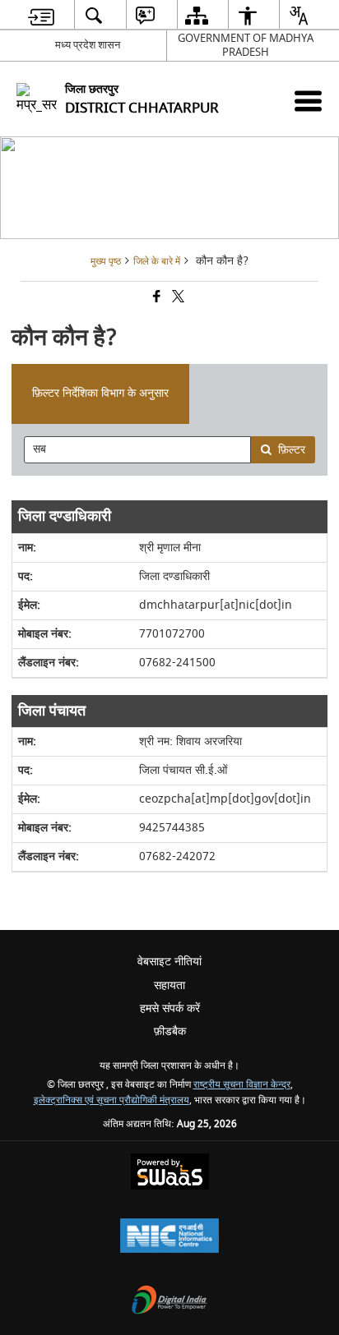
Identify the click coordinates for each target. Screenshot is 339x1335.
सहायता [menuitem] (169, 985)
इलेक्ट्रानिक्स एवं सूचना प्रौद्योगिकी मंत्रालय (111, 1100)
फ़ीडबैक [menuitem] (170, 1031)
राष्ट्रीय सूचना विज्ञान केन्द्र (241, 1085)
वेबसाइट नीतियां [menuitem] (169, 961)
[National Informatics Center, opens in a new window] (169, 1237)
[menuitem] (41, 15)
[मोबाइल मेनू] (308, 100)
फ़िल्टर (291, 449)
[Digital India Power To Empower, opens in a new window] (169, 1301)
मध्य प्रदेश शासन (87, 45)
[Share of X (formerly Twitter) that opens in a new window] (177, 299)
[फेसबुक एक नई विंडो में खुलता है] (155, 299)
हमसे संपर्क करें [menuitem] (170, 1008)
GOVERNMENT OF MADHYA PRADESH (245, 45)
